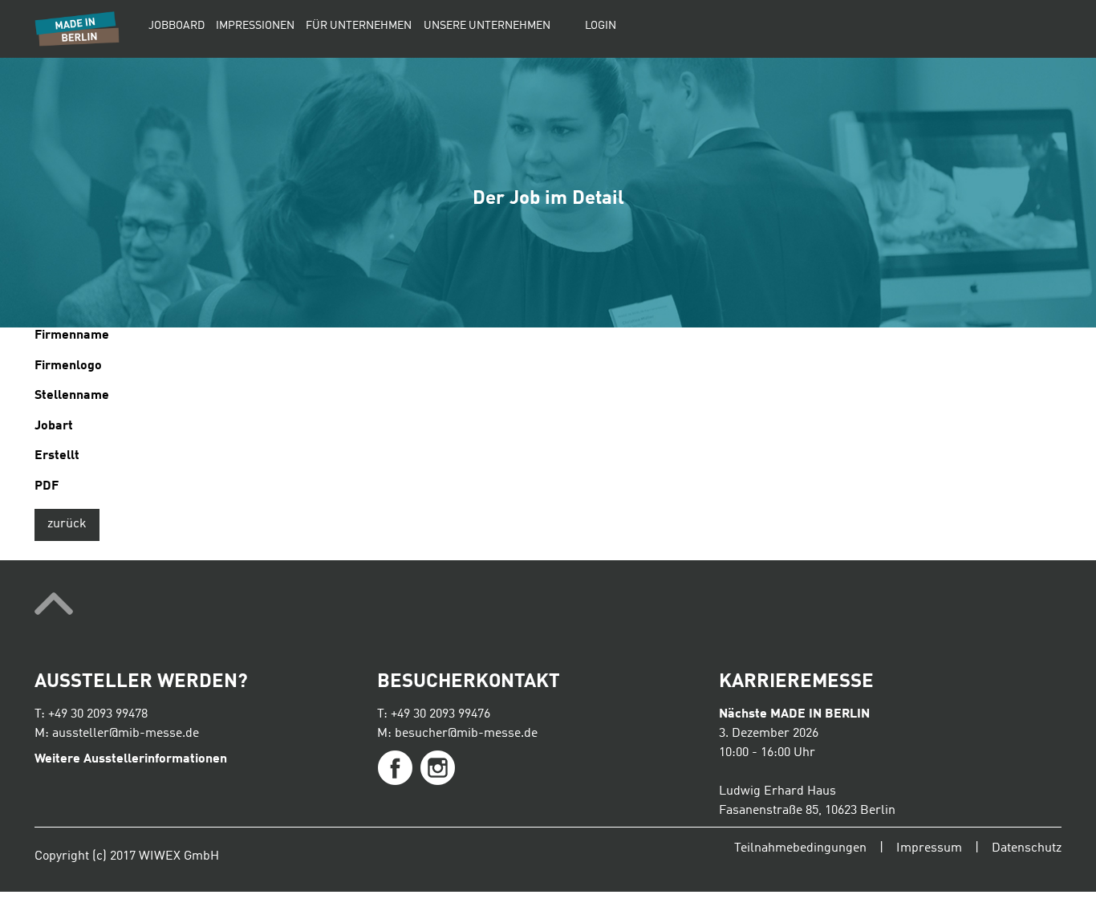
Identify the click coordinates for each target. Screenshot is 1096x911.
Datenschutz (1026, 848)
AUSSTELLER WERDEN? (141, 682)
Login (600, 25)
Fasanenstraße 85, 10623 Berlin (807, 810)
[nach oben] (548, 606)
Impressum (929, 848)
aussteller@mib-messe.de (125, 733)
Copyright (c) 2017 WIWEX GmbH (127, 856)
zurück (67, 524)
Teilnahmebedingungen (800, 848)
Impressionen (255, 25)
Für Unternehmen (359, 25)
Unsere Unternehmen (487, 25)
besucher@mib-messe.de (466, 733)
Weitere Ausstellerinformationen (131, 759)
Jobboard (176, 25)
